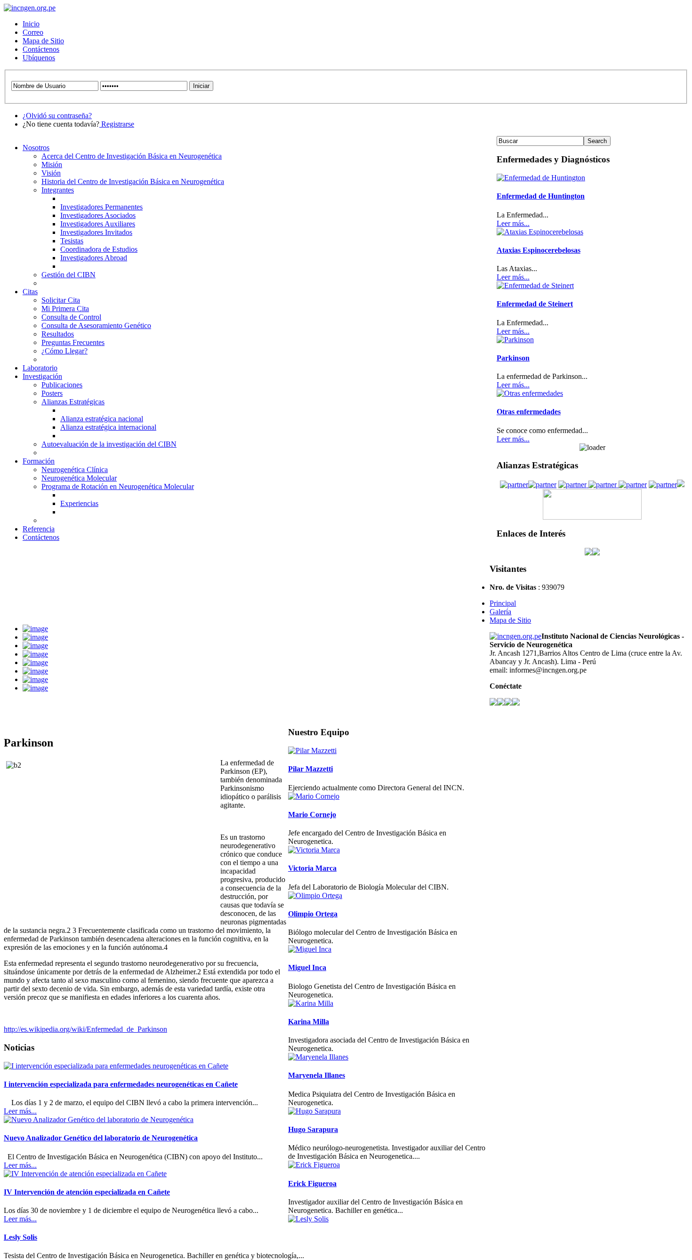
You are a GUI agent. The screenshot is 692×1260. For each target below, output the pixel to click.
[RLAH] (572, 485)
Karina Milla (308, 1022)
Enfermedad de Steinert (535, 304)
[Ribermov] (542, 485)
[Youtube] (508, 703)
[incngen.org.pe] (30, 8)
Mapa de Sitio (43, 41)
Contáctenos (41, 49)
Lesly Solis (20, 1237)
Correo (33, 32)
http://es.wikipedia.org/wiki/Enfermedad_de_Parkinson (85, 1029)
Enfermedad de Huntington (541, 196)
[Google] (516, 703)
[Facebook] (493, 703)
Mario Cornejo (312, 815)
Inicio (31, 24)
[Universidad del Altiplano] (663, 485)
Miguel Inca (307, 967)
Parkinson (513, 358)
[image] (35, 629)
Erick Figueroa (312, 1184)
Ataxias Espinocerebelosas (538, 250)
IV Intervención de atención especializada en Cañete (87, 1192)
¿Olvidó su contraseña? (57, 116)
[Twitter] (501, 703)
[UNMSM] (602, 485)
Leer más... (20, 1111)
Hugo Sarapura (313, 1129)
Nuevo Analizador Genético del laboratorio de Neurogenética (101, 1138)
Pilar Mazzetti (310, 769)
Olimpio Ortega (313, 914)
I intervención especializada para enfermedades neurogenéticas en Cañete (121, 1084)
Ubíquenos (39, 58)
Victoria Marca (312, 868)
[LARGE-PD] (514, 485)
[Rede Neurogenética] (632, 485)
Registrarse (116, 124)
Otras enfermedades (529, 412)
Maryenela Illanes (316, 1075)
